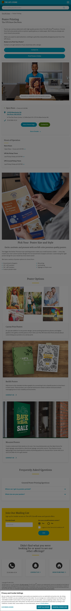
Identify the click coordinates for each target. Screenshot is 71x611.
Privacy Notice (44, 603)
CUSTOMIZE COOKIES (7, 607)
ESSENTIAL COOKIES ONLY (60, 607)
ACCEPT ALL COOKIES (43, 607)
